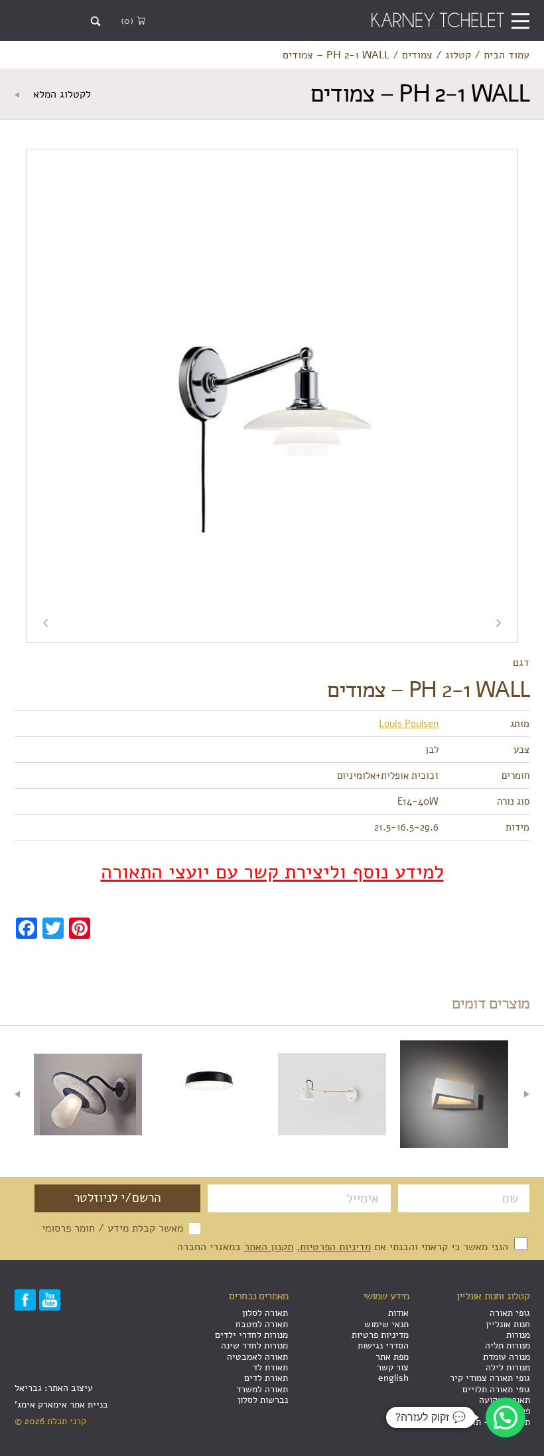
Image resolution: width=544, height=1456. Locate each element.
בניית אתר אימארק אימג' (61, 1404)
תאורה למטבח (262, 1324)
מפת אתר (392, 1356)
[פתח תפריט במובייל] (520, 21)
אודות (398, 1313)
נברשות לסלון (263, 1400)
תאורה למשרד (262, 1389)
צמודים (417, 55)
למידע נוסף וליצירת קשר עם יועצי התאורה (272, 872)
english (393, 1378)
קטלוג (458, 55)
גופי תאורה (510, 1313)
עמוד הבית (506, 55)
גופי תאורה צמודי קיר (490, 1378)
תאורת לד (270, 1367)
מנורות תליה (507, 1345)
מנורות (518, 1335)
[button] (505, 1417)
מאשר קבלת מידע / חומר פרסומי (112, 1228)
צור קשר (393, 1367)
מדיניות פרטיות (380, 1335)
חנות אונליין (508, 1324)
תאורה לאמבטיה (257, 1356)
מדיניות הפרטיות (335, 1246)
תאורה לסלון (265, 1313)
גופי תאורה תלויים (496, 1389)
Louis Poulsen (409, 723)
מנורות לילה (508, 1367)
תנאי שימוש (386, 1324)
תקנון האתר (268, 1246)
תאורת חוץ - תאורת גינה (484, 1422)
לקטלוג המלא (60, 94)
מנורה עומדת (506, 1356)
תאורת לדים (266, 1378)
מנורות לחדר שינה (254, 1345)
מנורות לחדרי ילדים (251, 1335)
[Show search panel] (96, 21)
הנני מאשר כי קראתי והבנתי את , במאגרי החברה (344, 1246)
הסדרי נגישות (383, 1345)
